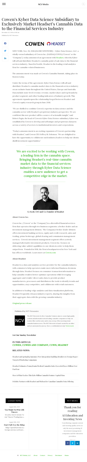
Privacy (50, 455)
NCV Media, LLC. (25, 455)
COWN (53, 345)
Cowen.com (50, 252)
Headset (60, 57)
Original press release (22, 303)
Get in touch (70, 326)
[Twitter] (5, 52)
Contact (42, 455)
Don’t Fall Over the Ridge (14, 425)
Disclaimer (58, 455)
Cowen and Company (35, 345)
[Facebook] (5, 44)
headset (63, 345)
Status (67, 455)
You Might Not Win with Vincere (14, 411)
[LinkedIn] (5, 59)
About (35, 455)
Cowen (16, 345)
